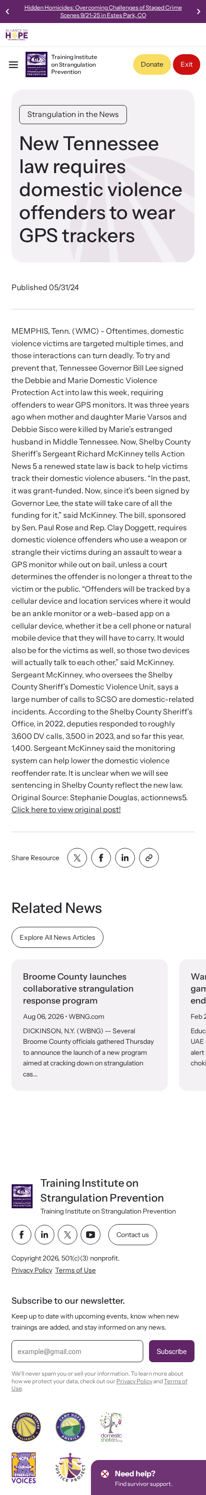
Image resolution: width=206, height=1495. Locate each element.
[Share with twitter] (77, 858)
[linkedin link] (44, 1235)
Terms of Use (75, 1270)
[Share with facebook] (101, 858)
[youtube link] (90, 1235)
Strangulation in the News (73, 114)
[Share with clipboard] (149, 858)
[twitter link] (67, 1235)
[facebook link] (21, 1235)
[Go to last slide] (7, 11)
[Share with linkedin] (125, 858)
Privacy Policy (31, 1270)
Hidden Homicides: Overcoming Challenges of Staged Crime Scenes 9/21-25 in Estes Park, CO (103, 11)
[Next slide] (198, 11)
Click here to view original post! (66, 809)
